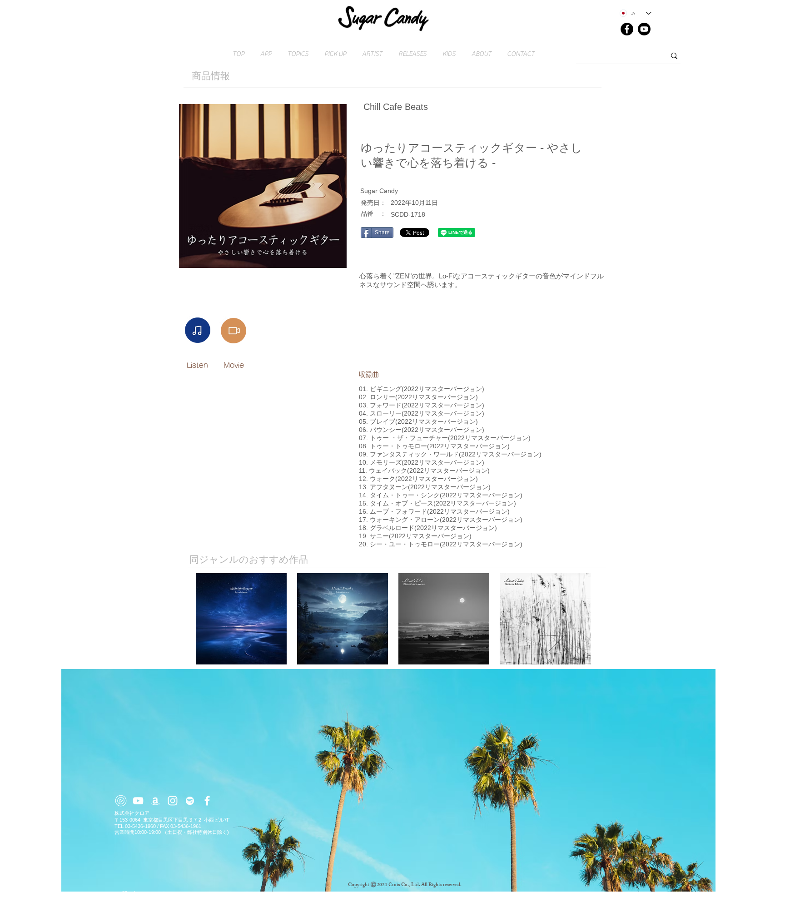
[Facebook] (627, 29)
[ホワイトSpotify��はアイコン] (190, 800)
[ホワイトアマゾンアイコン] (155, 800)
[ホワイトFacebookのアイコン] (207, 800)
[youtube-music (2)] (120, 800)
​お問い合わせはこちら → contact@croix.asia (166, 893)
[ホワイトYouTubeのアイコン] (138, 800)
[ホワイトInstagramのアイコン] (172, 800)
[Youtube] (644, 29)
